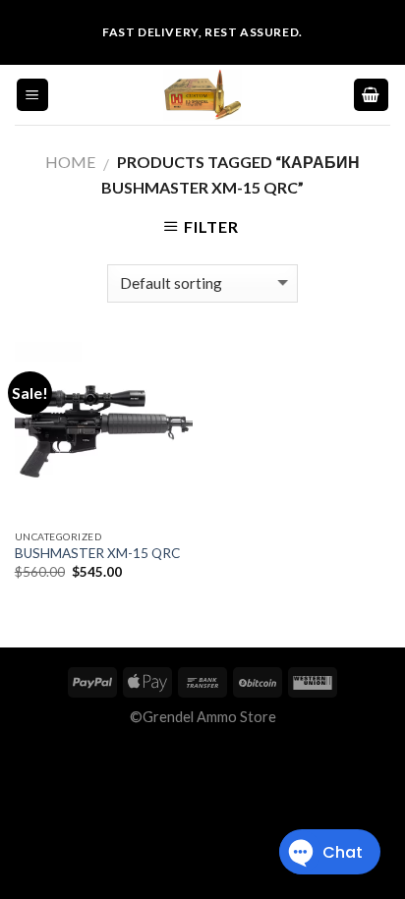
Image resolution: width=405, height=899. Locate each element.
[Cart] (371, 95)
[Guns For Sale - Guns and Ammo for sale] (202, 95)
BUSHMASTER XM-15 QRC (97, 553)
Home (70, 161)
